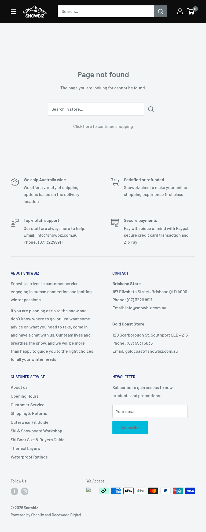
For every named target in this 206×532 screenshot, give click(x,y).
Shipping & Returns (29, 413)
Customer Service (28, 404)
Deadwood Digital (66, 515)
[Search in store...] (151, 109)
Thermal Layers (25, 448)
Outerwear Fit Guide (30, 422)
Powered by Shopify (27, 515)
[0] (190, 11)
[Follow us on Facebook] (14, 491)
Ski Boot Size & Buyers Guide (38, 439)
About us (19, 387)
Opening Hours (25, 395)
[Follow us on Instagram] (24, 491)
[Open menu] (13, 11)
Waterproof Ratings (29, 456)
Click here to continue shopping (103, 126)
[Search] (160, 11)
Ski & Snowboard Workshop (36, 430)
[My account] (180, 11)
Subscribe (130, 427)
